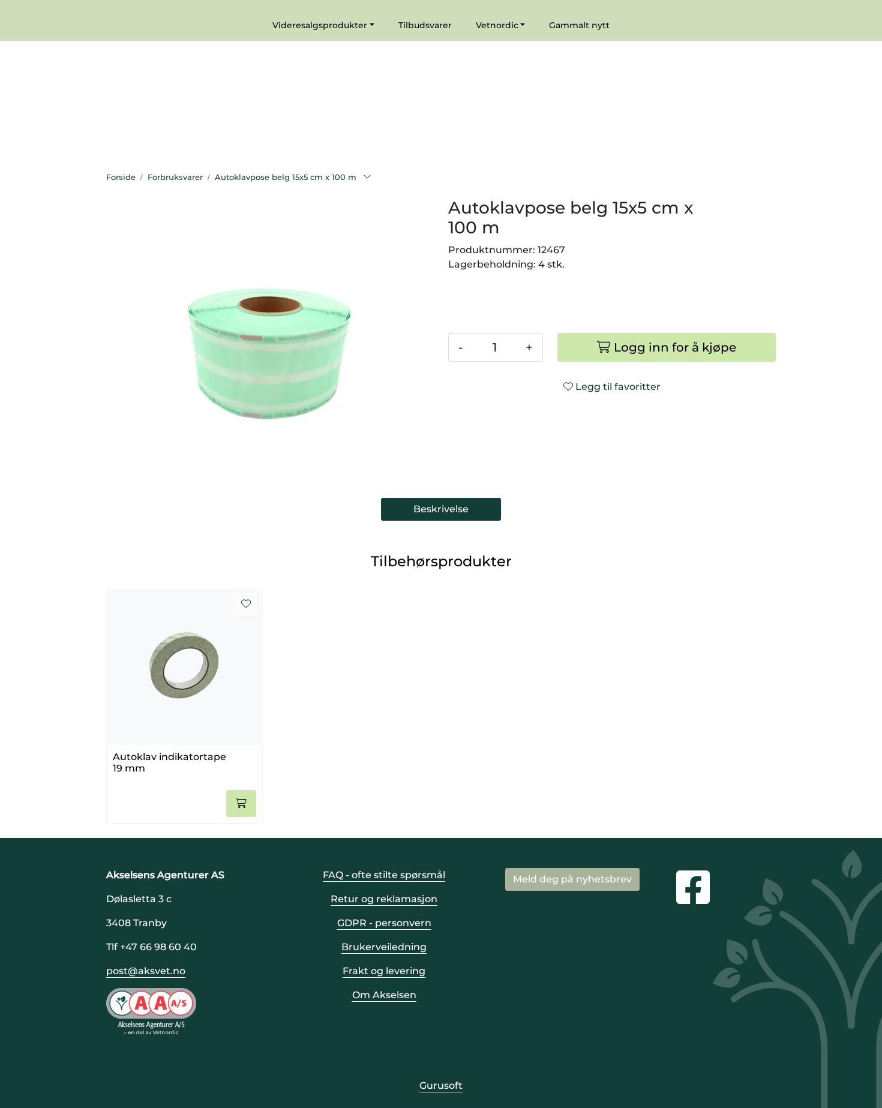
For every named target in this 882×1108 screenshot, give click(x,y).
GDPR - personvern (384, 923)
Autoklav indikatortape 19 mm (169, 762)
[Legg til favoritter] (246, 604)
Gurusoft (441, 1085)
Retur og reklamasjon (384, 899)
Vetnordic (497, 25)
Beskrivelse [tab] (441, 509)
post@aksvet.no (145, 971)
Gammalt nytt (579, 25)
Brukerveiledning (384, 947)
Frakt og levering (384, 971)
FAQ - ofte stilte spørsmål (384, 875)
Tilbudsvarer (425, 25)
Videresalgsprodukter (319, 25)
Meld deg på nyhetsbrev (572, 879)
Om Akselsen (384, 995)
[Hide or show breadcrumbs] (367, 177)
